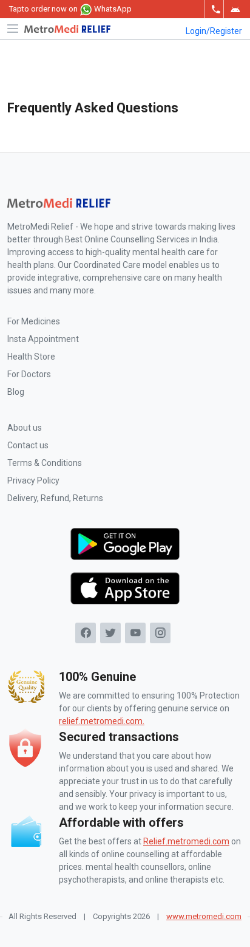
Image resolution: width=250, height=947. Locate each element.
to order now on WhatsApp (70, 8)
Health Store (31, 356)
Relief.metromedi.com (186, 841)
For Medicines (33, 321)
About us (24, 427)
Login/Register (214, 31)
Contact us (28, 445)
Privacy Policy (33, 480)
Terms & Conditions (44, 463)
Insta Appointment (43, 339)
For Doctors (29, 374)
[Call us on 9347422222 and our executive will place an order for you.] (213, 9)
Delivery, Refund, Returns (55, 498)
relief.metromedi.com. (101, 721)
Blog (15, 392)
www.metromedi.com (204, 916)
